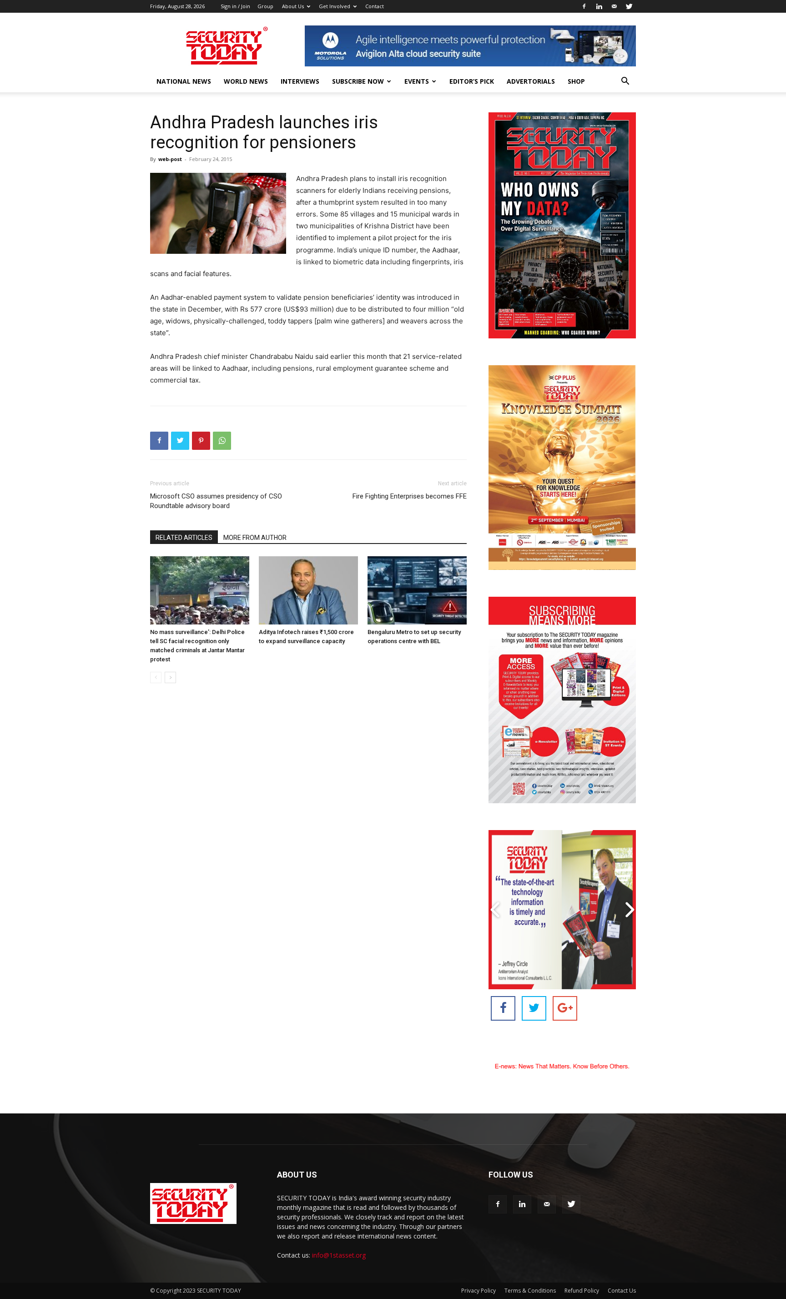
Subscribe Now (358, 81)
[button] (625, 82)
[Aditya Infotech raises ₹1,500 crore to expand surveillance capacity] (308, 590)
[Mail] (614, 6)
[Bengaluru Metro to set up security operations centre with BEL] (417, 590)
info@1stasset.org (339, 1255)
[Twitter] (629, 6)
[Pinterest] (201, 441)
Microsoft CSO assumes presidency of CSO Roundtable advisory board (216, 501)
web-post (170, 159)
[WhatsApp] (222, 441)
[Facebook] (584, 6)
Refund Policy (581, 1290)
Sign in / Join (235, 6)
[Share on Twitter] (534, 1008)
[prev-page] (155, 677)
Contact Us (622, 1290)
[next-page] (170, 677)
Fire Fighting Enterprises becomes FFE (410, 496)
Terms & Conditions (530, 1290)
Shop (576, 81)
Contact (374, 6)
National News (183, 81)
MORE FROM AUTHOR (255, 537)
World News (246, 81)
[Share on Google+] (565, 1008)
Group (265, 6)
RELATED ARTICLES (184, 537)
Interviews (300, 81)
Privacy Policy (478, 1290)
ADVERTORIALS (531, 81)
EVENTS (416, 81)
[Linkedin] (599, 6)
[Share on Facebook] (503, 1008)
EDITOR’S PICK (471, 81)
